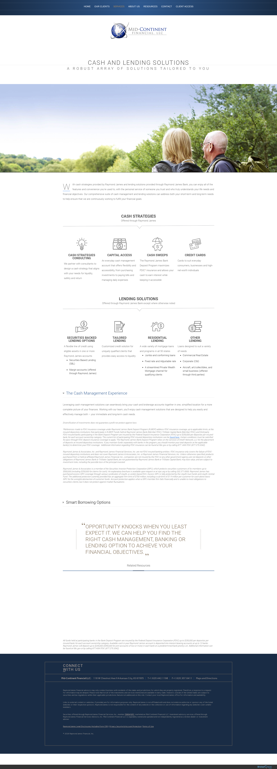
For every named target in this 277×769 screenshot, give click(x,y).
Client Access (184, 6)
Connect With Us (72, 667)
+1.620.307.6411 (182, 678)
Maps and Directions (206, 678)
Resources (150, 6)
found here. (175, 437)
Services (118, 6)
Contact (166, 6)
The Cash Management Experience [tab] (96, 393)
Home (87, 6)
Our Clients (101, 6)
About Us (134, 6)
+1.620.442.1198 (158, 678)
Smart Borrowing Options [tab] (88, 502)
